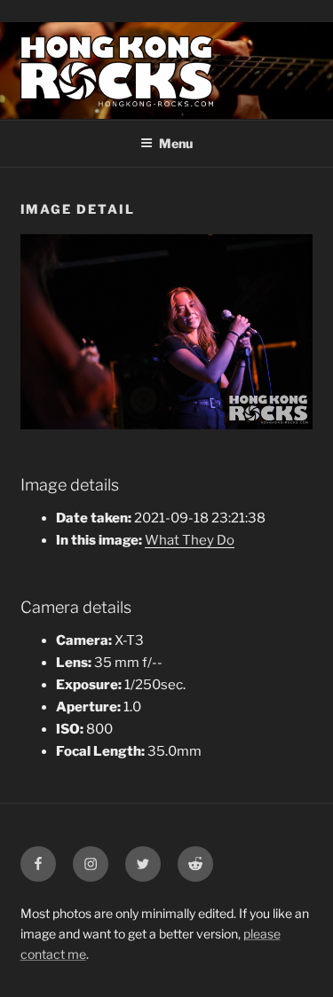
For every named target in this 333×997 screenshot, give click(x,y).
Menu (176, 143)
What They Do (189, 540)
